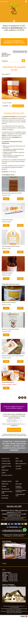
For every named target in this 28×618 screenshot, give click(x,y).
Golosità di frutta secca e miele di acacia (13, 355)
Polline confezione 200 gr (9, 302)
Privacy (22, 423)
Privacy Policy (9, 612)
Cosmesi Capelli (6, 463)
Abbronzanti (5, 470)
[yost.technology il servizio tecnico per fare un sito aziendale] (24, 617)
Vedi (6, 198)
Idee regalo (19, 483)
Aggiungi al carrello (18, 105)
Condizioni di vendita (5, 611)
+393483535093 (11, 530)
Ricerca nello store (19, 51)
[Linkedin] (22, 397)
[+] (20, 308)
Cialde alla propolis (7, 273)
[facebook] (19, 397)
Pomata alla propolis (7, 219)
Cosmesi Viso (5, 458)
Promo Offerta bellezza (8, 382)
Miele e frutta (19, 461)
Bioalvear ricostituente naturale (10, 329)
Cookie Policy (24, 611)
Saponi (4, 472)
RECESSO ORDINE (17, 612)
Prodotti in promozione (19, 487)
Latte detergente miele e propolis (11, 246)
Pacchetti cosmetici (7, 475)
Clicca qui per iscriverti (14, 429)
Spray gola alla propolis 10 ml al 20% (12, 193)
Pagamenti (18, 611)
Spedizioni (12, 611)
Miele (17, 458)
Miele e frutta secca (21, 463)
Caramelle (18, 468)
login (6, 1)
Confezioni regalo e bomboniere (21, 491)
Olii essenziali (5, 489)
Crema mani (5, 495)
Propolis (4, 53)
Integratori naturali (7, 481)
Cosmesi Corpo (6, 461)
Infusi (17, 481)
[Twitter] (25, 397)
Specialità (18, 466)
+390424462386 (13, 527)
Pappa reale (5, 483)
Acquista (20, 198)
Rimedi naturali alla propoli (6, 55)
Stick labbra (5, 498)
